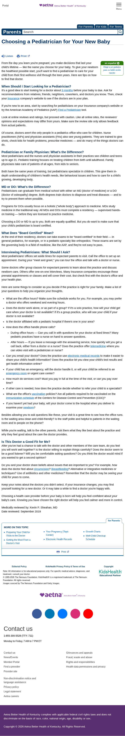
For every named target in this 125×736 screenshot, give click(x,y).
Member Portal (12, 662)
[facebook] (37, 614)
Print (24, 56)
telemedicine (98, 346)
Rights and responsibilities (80, 662)
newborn (28, 407)
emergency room (16, 373)
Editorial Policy (19, 567)
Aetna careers (11, 696)
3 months (67, 90)
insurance (14, 98)
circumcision (41, 469)
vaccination (38, 393)
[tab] (114, 520)
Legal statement (12, 691)
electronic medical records (84, 355)
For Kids (101, 26)
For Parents (86, 26)
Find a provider (12, 666)
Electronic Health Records (59, 539)
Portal (5, 5)
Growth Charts (93, 531)
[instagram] (75, 614)
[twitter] (62, 614)
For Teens (116, 26)
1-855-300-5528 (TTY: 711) (18, 635)
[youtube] (88, 614)
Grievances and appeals (79, 652)
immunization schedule (20, 397)
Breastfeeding (59, 469)
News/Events (11, 657)
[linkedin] (50, 614)
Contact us (9, 652)
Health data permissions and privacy (85, 666)
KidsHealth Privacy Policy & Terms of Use (65, 567)
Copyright (108, 567)
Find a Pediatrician (69, 109)
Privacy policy (11, 687)
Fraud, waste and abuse (79, 657)
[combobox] (70, 32)
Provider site (10, 671)
